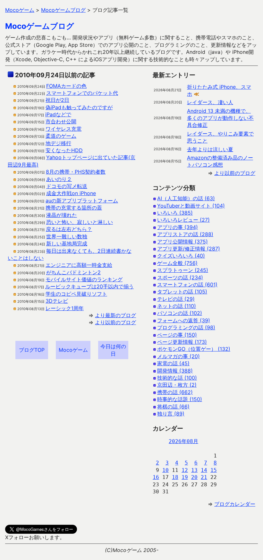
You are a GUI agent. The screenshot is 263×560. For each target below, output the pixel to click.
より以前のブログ (115, 322)
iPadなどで (58, 114)
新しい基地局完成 (66, 243)
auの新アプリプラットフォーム (82, 200)
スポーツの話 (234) (180, 277)
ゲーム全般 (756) (177, 263)
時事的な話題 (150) (179, 399)
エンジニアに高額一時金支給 (79, 265)
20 (194, 477)
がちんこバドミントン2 (73, 272)
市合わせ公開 (61, 121)
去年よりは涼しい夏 (210, 149)
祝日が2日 (57, 100)
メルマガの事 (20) (178, 356)
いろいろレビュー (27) (183, 220)
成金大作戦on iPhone (71, 193)
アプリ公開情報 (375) (182, 241)
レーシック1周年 (65, 308)
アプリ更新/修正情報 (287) (188, 248)
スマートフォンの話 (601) (187, 284)
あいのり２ (59, 179)
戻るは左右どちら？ (69, 229)
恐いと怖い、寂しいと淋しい (79, 222)
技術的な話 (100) (177, 378)
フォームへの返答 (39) (183, 320)
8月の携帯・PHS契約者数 (76, 172)
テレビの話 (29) (176, 299)
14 (204, 470)
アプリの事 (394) (177, 227)
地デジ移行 (58, 143)
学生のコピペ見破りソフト (76, 294)
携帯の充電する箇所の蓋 (74, 207)
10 (165, 470)
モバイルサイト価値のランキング (84, 279)
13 (194, 470)
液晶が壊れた (61, 215)
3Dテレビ (57, 301)
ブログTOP (32, 350)
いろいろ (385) (175, 213)
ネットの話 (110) (176, 306)
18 (175, 477)
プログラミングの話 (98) (186, 327)
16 (156, 477)
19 (185, 477)
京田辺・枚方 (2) (177, 385)
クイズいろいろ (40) (181, 255)
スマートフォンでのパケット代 (82, 93)
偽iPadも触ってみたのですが (79, 107)
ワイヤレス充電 (63, 129)
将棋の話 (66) (173, 406)
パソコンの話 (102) (179, 313)
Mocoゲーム (73, 350)
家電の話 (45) (173, 363)
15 (213, 470)
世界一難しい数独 (66, 236)
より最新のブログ (115, 315)
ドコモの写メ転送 (66, 186)
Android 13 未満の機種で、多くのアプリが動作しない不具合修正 (220, 118)
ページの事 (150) (177, 335)
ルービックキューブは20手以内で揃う (89, 286)
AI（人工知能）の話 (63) (186, 198)
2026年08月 (183, 441)
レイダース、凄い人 (210, 102)
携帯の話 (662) (175, 392)
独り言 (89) (170, 413)
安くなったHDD (64, 150)
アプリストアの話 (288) (185, 234)
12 (185, 470)
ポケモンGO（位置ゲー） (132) (193, 349)
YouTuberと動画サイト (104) (191, 205)
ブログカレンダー (234, 504)
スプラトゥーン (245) (182, 270)
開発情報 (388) (175, 370)
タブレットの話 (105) (182, 291)
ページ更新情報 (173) (182, 342)
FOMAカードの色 (66, 86)
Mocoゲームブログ (39, 26)
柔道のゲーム (61, 136)
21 (204, 477)
